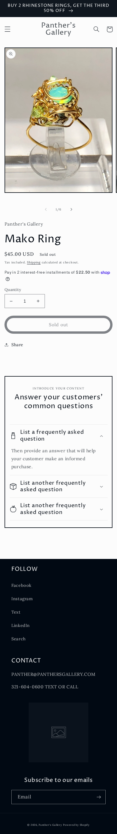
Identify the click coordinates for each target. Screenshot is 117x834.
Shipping (34, 262)
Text (16, 612)
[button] (7, 29)
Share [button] (17, 344)
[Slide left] (45, 209)
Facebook (21, 585)
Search (18, 638)
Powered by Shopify (76, 824)
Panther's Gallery (50, 824)
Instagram (22, 598)
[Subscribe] (98, 797)
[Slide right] (71, 209)
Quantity (13, 289)
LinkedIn (20, 625)
